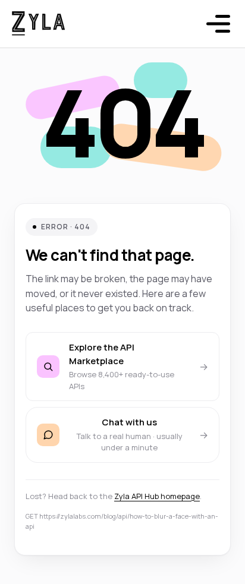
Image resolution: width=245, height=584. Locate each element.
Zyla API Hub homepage (157, 496)
